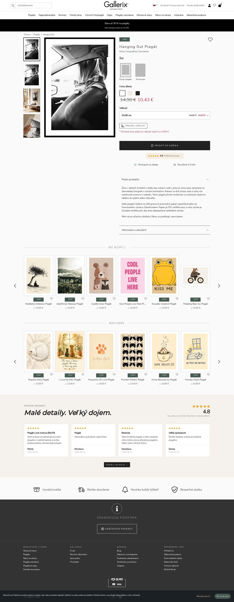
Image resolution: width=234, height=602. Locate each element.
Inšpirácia (178, 15)
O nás (72, 550)
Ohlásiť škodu (170, 569)
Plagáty (31, 15)
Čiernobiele (143, 51)
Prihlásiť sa (169, 550)
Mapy (109, 15)
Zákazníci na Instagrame (127, 554)
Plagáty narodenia (124, 15)
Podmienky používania (126, 562)
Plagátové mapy (30, 565)
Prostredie (74, 562)
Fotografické (131, 51)
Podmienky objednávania (127, 558)
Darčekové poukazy (119, 529)
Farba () (125, 86)
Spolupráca (75, 558)
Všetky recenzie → (117, 464)
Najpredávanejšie (47, 15)
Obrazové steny (144, 15)
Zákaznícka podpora (196, 15)
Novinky (62, 15)
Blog (119, 550)
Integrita (120, 565)
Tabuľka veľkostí (134, 125)
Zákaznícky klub (171, 562)
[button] (13, 5)
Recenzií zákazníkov (78, 554)
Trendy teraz (76, 15)
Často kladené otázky (173, 558)
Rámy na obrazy (163, 15)
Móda (122, 51)
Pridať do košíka (167, 145)
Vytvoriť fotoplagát (94, 15)
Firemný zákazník (171, 565)
